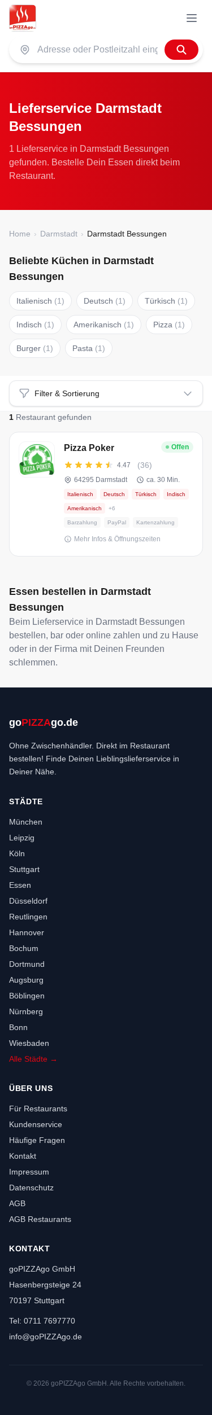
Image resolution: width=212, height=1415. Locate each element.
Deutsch (105, 300)
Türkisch (166, 300)
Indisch (35, 324)
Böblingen (27, 995)
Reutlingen (28, 916)
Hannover (26, 932)
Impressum (29, 1171)
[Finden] (181, 50)
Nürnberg (26, 1011)
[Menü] (191, 18)
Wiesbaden (29, 1043)
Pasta (88, 348)
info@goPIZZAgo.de (45, 1336)
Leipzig (21, 837)
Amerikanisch (103, 324)
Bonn (18, 1027)
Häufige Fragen (37, 1140)
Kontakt (22, 1155)
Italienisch (40, 300)
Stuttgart (24, 869)
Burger (34, 348)
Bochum (23, 948)
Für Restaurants (38, 1108)
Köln (17, 853)
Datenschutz (31, 1187)
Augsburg (26, 979)
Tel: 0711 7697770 (42, 1320)
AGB (17, 1203)
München (25, 821)
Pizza (169, 324)
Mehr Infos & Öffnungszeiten (117, 539)
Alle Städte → (33, 1058)
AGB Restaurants (40, 1219)
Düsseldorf (28, 900)
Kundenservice (35, 1124)
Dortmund (27, 964)
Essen (20, 885)
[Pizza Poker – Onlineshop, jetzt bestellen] (106, 494)
